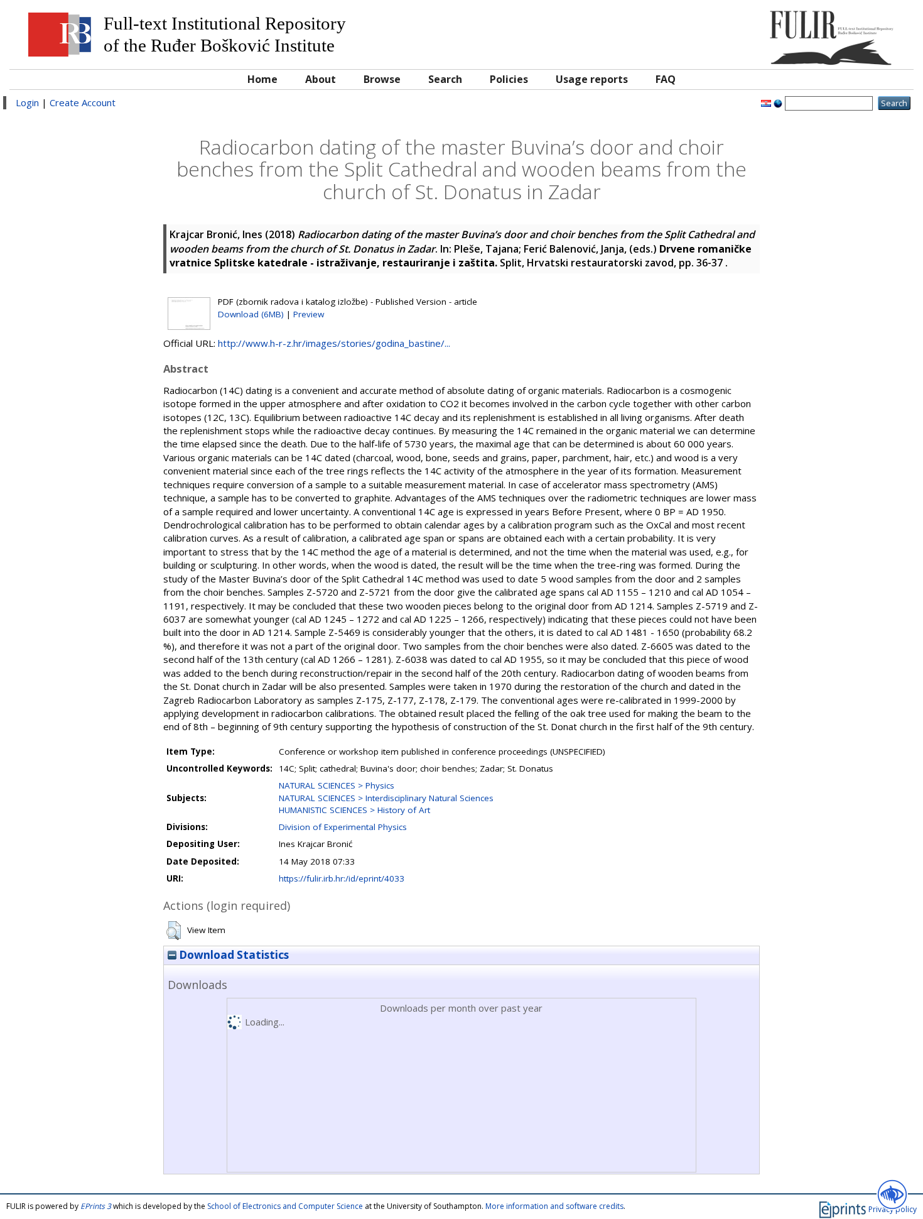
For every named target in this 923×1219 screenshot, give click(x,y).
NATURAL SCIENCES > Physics (336, 785)
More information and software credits (554, 1206)
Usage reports (592, 79)
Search (445, 79)
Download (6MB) (251, 314)
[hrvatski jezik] (766, 102)
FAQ (666, 79)
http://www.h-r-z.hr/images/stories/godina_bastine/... (334, 343)
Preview (308, 314)
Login (27, 102)
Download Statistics (232, 955)
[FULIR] (794, 33)
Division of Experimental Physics (343, 827)
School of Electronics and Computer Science (285, 1206)
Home (262, 79)
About (320, 79)
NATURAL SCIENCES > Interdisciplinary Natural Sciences (386, 798)
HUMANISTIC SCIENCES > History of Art (354, 810)
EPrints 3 (95, 1206)
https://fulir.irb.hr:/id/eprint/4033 (341, 878)
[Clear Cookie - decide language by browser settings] (778, 102)
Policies (509, 79)
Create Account (83, 102)
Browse (382, 79)
